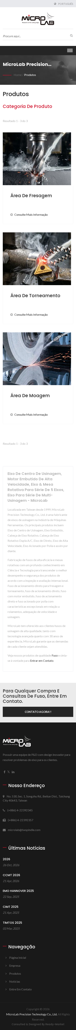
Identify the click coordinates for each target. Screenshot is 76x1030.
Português (65, 3)
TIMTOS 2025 (12, 923)
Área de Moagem (30, 396)
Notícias (14, 981)
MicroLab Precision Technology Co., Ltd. (31, 1014)
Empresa (14, 965)
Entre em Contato (20, 989)
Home (18, 74)
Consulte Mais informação (31, 214)
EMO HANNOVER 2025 (18, 891)
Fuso (55, 655)
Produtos (30, 74)
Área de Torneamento (35, 296)
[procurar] (70, 35)
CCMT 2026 (11, 875)
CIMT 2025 (10, 907)
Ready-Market (54, 1024)
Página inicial (17, 957)
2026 (6, 859)
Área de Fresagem (31, 196)
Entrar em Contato (41, 660)
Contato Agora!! (38, 711)
